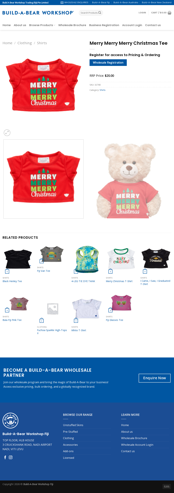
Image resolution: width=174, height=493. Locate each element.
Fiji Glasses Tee (114, 320)
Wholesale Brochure (72, 25)
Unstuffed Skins (73, 425)
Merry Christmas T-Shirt (119, 281)
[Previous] (4, 222)
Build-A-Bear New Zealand (156, 2)
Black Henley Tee (12, 281)
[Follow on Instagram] (10, 458)
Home (7, 25)
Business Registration (104, 25)
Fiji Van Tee (43, 270)
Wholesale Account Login (137, 445)
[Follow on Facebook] (5, 458)
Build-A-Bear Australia (126, 2)
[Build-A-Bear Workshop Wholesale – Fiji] (38, 13)
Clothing (25, 42)
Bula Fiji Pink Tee (12, 320)
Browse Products (41, 25)
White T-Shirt (78, 330)
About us (20, 25)
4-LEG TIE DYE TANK (83, 281)
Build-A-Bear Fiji (101, 2)
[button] (142, 13)
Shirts (42, 42)
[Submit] (100, 13)
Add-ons (68, 451)
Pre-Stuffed (70, 432)
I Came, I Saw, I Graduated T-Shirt (155, 282)
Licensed (68, 458)
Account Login (132, 25)
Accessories (70, 445)
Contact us (153, 25)
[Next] (15, 131)
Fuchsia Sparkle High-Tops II (52, 332)
